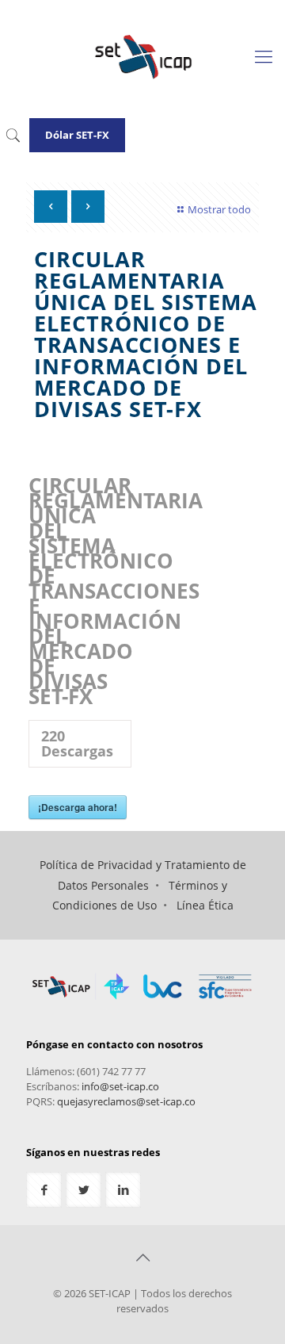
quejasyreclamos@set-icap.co (126, 1101)
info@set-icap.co (120, 1086)
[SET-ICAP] (142, 55)
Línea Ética (205, 905)
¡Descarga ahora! (77, 807)
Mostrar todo (219, 209)
